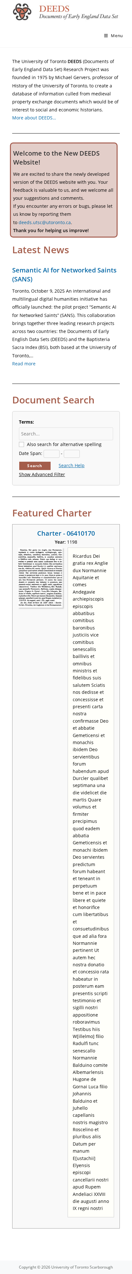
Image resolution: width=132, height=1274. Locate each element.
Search (34, 465)
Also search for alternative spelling (64, 444)
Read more (24, 364)
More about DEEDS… (34, 118)
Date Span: (30, 453)
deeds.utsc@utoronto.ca (45, 222)
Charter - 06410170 (66, 533)
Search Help (72, 465)
